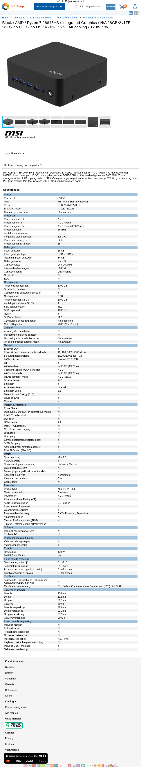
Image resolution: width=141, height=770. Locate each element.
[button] (109, 36)
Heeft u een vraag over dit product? (22, 165)
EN (136, 12)
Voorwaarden (12, 749)
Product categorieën (15, 707)
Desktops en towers (40, 17)
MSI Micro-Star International (98, 17)
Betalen (9, 673)
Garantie (9, 684)
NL (130, 12)
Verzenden (10, 678)
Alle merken (11, 713)
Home (5, 17)
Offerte (8, 695)
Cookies (9, 744)
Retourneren (11, 690)
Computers (19, 17)
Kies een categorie (48, 6)
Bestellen (10, 667)
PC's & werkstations (67, 17)
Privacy (9, 738)
